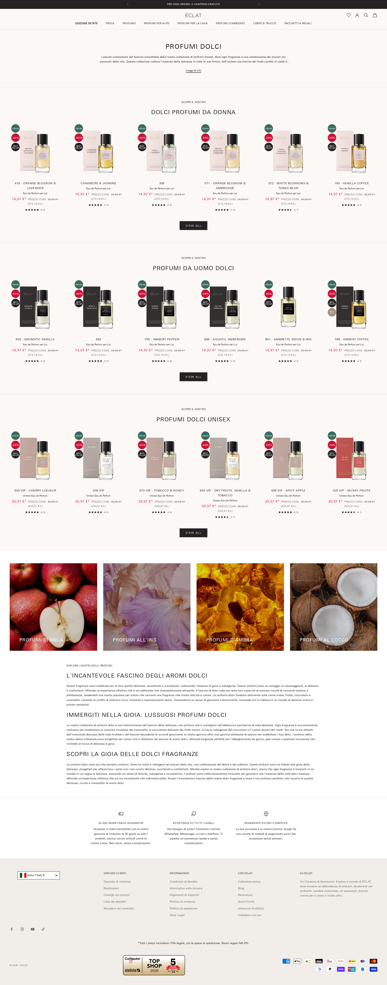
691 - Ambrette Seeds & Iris (288, 339)
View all (193, 225)
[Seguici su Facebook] (12, 929)
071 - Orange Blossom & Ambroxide (225, 186)
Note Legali (177, 915)
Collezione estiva (249, 881)
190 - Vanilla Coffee (351, 183)
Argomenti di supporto (184, 894)
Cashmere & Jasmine (99, 183)
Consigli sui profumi (117, 894)
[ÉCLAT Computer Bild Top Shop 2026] (154, 965)
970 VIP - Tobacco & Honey (161, 490)
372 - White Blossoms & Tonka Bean (288, 186)
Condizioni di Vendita (183, 881)
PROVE (110, 23)
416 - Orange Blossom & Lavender (35, 186)
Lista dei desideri (115, 901)
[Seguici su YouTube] (33, 929)
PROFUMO (129, 23)
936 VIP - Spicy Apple (288, 490)
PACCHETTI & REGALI (298, 23)
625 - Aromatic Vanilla (35, 339)
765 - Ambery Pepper (162, 339)
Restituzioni (111, 888)
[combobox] (39, 875)
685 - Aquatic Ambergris (225, 339)
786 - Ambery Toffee (352, 339)
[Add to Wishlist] (56, 165)
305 (162, 183)
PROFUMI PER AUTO (157, 23)
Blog (241, 888)
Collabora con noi (249, 915)
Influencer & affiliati (251, 908)
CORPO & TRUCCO (264, 23)
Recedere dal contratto (119, 908)
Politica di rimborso (182, 901)
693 (98, 339)
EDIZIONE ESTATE (86, 23)
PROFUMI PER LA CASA (193, 23)
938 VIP (98, 490)
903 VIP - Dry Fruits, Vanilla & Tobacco (225, 493)
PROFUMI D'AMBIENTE (230, 23)
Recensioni (245, 894)
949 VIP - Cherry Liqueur (35, 490)
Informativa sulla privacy (186, 888)
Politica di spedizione (184, 908)
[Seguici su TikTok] (43, 929)
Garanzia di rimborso (117, 881)
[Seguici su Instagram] (22, 929)
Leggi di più (193, 70)
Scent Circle (246, 901)
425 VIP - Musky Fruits (351, 490)
